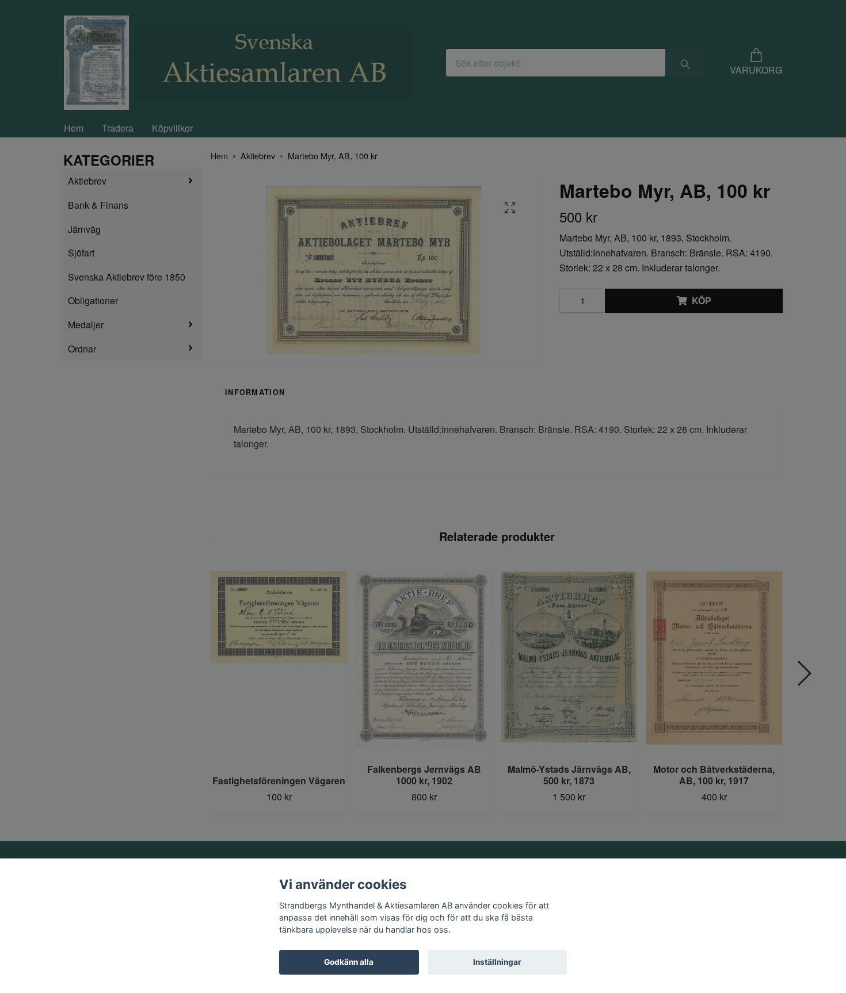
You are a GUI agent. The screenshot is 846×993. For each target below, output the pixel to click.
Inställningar (497, 962)
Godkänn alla (349, 962)
